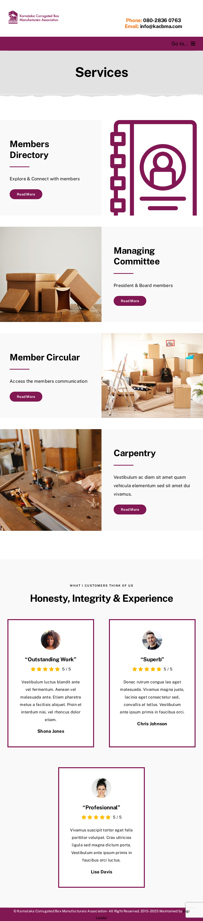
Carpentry (134, 453)
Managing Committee (137, 255)
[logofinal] (33, 11)
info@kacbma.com (161, 26)
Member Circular (45, 357)
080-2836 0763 (161, 20)
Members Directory (29, 149)
